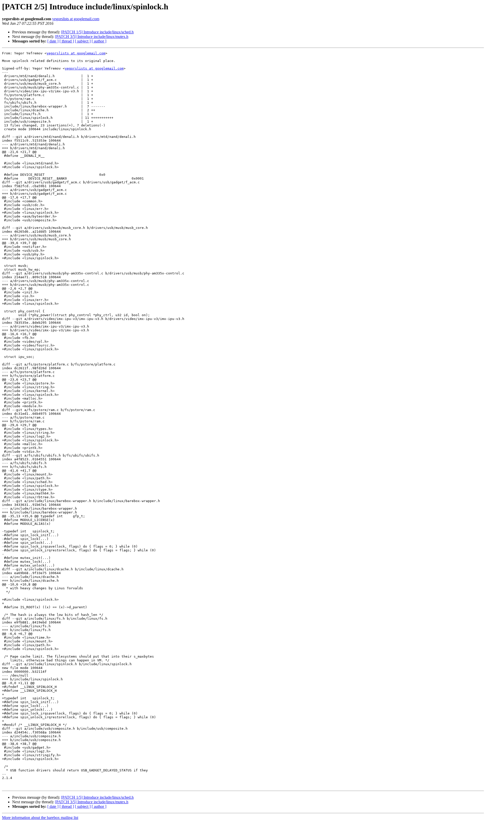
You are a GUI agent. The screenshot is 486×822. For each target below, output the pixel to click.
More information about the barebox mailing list (40, 817)
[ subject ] (83, 41)
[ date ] (52, 41)
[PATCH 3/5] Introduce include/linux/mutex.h (91, 36)
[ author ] (99, 41)
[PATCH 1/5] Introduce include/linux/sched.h (97, 32)
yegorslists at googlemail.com (75, 19)
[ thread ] (66, 41)
